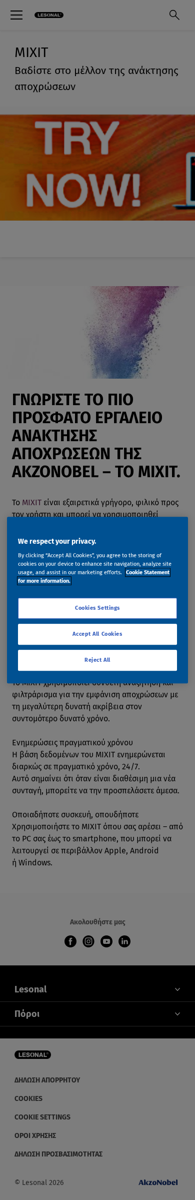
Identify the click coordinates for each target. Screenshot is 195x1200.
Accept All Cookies (97, 633)
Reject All (97, 659)
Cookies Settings (97, 608)
